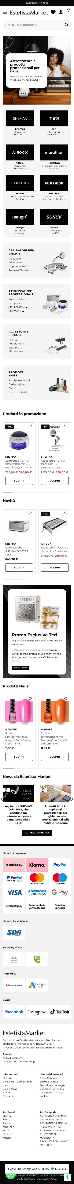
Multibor (8, 1134)
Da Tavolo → (16, 258)
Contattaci (9, 1096)
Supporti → (15, 347)
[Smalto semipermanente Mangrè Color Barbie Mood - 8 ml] (19, 729)
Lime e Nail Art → (19, 392)
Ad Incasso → (17, 262)
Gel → (12, 388)
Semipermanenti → (21, 380)
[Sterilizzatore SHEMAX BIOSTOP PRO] (19, 542)
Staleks (7, 1130)
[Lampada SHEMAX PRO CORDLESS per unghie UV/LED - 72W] (19, 455)
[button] (5, 12)
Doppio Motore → (19, 266)
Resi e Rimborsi (48, 1078)
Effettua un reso (49, 1081)
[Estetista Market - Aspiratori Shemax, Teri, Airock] (29, 12)
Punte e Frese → (18, 299)
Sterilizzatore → (18, 307)
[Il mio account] (60, 12)
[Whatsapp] (11, 1174)
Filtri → (13, 339)
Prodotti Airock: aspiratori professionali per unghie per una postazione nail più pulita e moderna (55, 815)
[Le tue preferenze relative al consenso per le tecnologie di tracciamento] (67, 1177)
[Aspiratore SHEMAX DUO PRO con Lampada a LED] (55, 455)
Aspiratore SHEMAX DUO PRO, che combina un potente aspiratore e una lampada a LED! (18, 815)
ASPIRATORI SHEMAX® (53, 1115)
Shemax (7, 1115)
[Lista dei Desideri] (53, 12)
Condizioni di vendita (52, 1088)
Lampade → (16, 303)
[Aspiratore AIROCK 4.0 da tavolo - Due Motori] (55, 542)
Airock (6, 1123)
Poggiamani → (18, 343)
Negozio (7, 1078)
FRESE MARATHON (51, 1126)
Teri (5, 1119)
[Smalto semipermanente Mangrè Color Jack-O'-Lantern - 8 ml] (55, 729)
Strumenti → (16, 310)
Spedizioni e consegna (52, 1085)
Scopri (19, 480)
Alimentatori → (18, 351)
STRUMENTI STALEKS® (53, 1130)
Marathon (8, 1126)
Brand (6, 1092)
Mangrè (7, 1137)
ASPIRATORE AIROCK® (53, 1123)
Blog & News (10, 1088)
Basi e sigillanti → (19, 384)
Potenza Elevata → (20, 270)
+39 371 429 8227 (12, 1057)
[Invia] (66, 24)
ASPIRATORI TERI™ (51, 1119)
